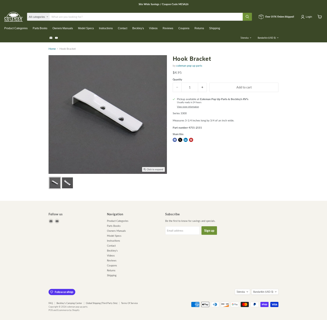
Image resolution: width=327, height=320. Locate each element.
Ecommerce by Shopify (68, 310)
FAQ (51, 303)
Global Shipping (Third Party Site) (101, 303)
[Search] (247, 17)
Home (52, 48)
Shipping (214, 28)
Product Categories (16, 28)
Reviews (168, 28)
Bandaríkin (267, 37)
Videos (153, 28)
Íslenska (244, 37)
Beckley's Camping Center (69, 303)
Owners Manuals (62, 28)
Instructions (106, 28)
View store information (188, 107)
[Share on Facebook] (175, 140)
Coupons (183, 28)
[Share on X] (180, 140)
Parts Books (40, 28)
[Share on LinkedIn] (186, 140)
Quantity (177, 79)
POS (51, 310)
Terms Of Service (129, 303)
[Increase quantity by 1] (202, 87)
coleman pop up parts (189, 65)
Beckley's (138, 28)
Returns (199, 28)
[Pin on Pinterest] (191, 140)
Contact (122, 28)
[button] (307, 17)
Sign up (209, 230)
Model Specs (86, 28)
